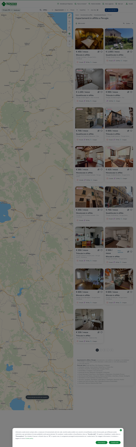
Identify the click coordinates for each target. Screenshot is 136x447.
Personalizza (101, 442)
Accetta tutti (114, 442)
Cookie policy (29, 438)
